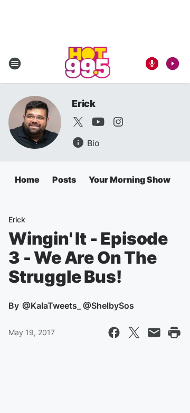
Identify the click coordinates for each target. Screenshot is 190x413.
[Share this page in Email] (154, 332)
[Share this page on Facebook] (114, 332)
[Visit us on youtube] (98, 121)
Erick (84, 103)
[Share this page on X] (134, 332)
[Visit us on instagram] (118, 121)
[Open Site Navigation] (14, 63)
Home (27, 179)
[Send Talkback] (152, 63)
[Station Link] (88, 63)
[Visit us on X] (78, 121)
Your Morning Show (129, 179)
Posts (64, 179)
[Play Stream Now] (172, 63)
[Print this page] (174, 332)
